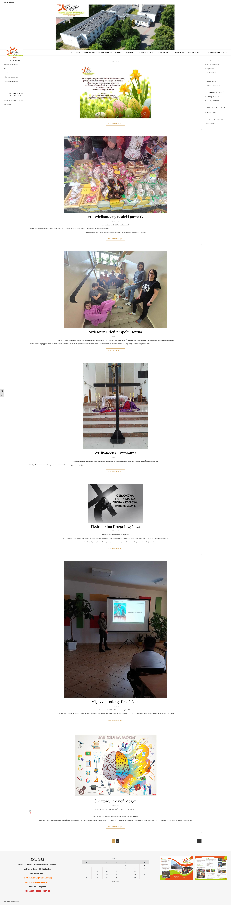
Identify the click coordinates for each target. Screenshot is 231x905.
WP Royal (16, 901)
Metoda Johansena (211, 77)
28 (116, 877)
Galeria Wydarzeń (195, 52)
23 (135, 874)
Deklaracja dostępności (11, 77)
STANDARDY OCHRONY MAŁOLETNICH (98, 52)
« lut (113, 881)
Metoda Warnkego (211, 81)
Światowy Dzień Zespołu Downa (115, 331)
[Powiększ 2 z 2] (225, 859)
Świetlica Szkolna (210, 124)
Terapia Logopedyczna (213, 85)
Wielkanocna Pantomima (115, 452)
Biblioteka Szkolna (210, 112)
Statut (5, 69)
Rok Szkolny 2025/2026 (212, 97)
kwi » (117, 881)
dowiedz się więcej (115, 123)
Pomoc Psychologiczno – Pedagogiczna (212, 66)
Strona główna (9, 2)
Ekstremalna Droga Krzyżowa (115, 526)
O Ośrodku (129, 52)
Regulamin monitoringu (11, 81)
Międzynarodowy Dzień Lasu (115, 701)
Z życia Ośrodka (163, 52)
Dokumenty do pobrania (11, 64)
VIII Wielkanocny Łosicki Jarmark (115, 216)
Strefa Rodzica (145, 52)
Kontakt (118, 52)
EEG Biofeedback (211, 73)
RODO (6, 73)
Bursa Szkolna (214, 52)
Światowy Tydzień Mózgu (116, 801)
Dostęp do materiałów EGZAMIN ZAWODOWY (14, 102)
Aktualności (76, 52)
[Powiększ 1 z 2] (190, 859)
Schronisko (179, 52)
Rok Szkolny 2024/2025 (212, 101)
